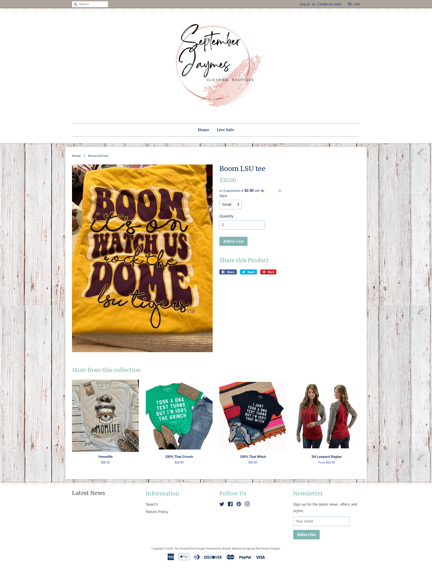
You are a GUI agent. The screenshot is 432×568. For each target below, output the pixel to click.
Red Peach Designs (268, 548)
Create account (329, 4)
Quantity (226, 216)
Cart (356, 4)
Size (223, 196)
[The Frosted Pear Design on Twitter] (221, 505)
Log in (305, 4)
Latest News (88, 493)
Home (203, 130)
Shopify (226, 548)
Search (152, 504)
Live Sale (225, 130)
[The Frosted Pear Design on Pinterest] (238, 505)
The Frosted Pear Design (189, 548)
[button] (289, 191)
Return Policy (157, 512)
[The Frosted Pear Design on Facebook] (230, 505)
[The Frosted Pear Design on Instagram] (247, 505)
